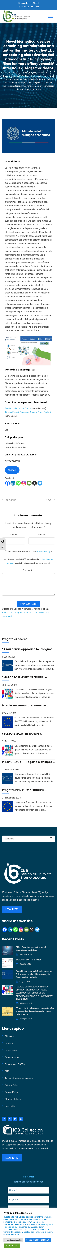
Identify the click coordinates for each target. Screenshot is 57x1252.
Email (41, 534)
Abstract (12, 470)
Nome (13, 534)
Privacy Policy (43, 551)
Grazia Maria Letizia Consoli (18, 408)
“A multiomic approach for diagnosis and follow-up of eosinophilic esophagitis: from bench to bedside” (34, 974)
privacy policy (47, 1224)
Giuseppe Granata (28, 412)
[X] (34, 483)
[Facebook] (7, 483)
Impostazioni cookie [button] (13, 1240)
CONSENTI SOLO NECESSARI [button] (37, 1240)
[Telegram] (39, 483)
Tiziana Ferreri (12, 412)
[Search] (51, 839)
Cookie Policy (11, 1092)
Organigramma (12, 1057)
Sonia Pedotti (44, 412)
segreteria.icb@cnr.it (30, 3)
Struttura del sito (13, 1099)
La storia (9, 1043)
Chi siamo (9, 1036)
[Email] (29, 483)
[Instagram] (23, 483)
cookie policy (11, 1227)
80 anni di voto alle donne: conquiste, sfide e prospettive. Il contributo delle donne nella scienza (35, 1011)
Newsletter (10, 1106)
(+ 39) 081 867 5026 (30, 7)
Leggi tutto (12, 909)
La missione (11, 1050)
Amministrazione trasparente (19, 1078)
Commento (29, 570)
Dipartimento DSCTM (15, 1064)
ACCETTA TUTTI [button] (12, 1246)
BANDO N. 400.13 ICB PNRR (28, 959)
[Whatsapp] (18, 483)
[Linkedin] (13, 483)
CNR (7, 1071)
